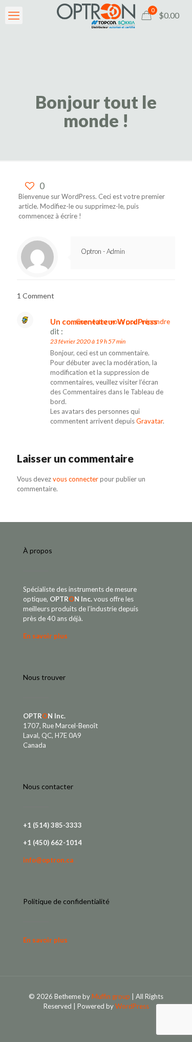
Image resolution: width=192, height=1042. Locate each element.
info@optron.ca (48, 860)
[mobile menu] (14, 15)
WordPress (132, 1006)
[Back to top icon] (171, 1021)
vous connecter (75, 479)
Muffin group (111, 996)
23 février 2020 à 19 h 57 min (87, 341)
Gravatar (149, 421)
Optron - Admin (103, 251)
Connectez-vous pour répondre (123, 321)
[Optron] (96, 15)
